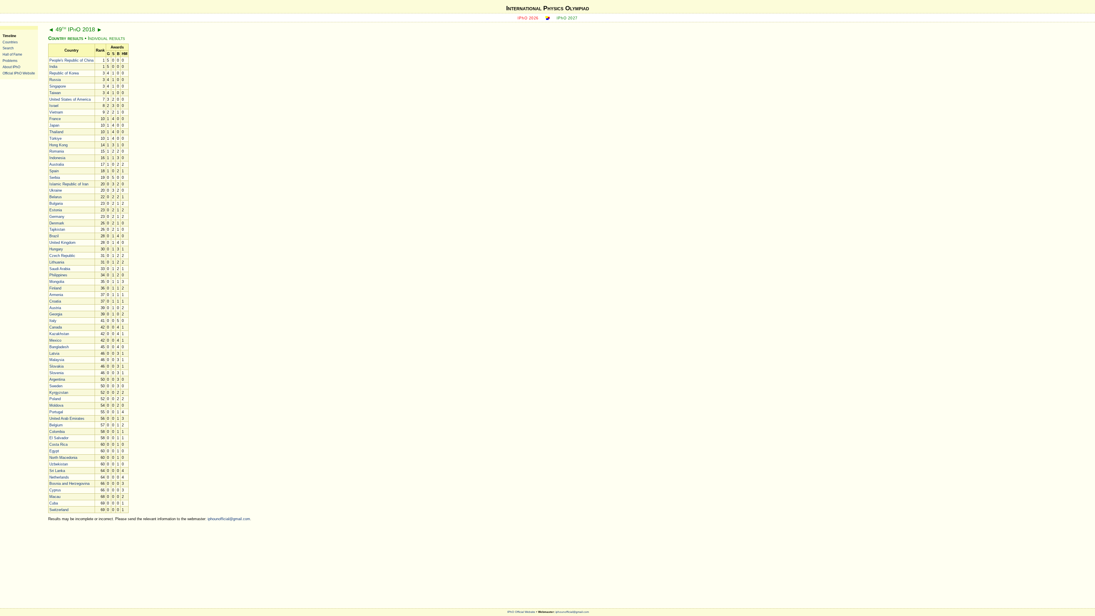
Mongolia (56, 281)
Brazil (54, 236)
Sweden (55, 386)
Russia (55, 80)
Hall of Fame (12, 54)
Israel (53, 106)
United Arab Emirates (66, 418)
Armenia (56, 295)
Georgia (55, 314)
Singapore (57, 86)
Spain (54, 171)
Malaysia (56, 360)
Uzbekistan (58, 464)
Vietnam (56, 112)
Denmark (56, 223)
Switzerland (58, 510)
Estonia (55, 210)
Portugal (56, 412)
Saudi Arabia (59, 269)
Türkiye (55, 138)
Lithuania (56, 262)
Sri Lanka (57, 471)
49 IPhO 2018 (75, 29)
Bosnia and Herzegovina (69, 483)
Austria (55, 308)
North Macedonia (63, 457)
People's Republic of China (71, 60)
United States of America (70, 99)
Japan (54, 125)
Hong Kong (58, 145)
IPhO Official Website (521, 611)
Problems (10, 60)
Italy (52, 321)
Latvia (54, 353)
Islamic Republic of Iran (68, 184)
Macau (54, 497)
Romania (56, 151)
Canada (55, 327)
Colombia (57, 431)
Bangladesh (59, 347)
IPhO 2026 (528, 18)
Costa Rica (58, 444)
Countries (10, 42)
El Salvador (58, 438)
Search (8, 48)
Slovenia (56, 373)
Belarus (55, 197)
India (53, 66)
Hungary (56, 249)
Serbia (54, 177)
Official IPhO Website (19, 73)
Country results (65, 38)
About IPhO (11, 67)
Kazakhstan (59, 334)
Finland (55, 288)
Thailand (56, 132)
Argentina (57, 379)
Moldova (56, 405)
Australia (56, 164)
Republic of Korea (64, 73)
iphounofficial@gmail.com (229, 519)
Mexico (55, 340)
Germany (56, 216)
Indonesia (57, 158)
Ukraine (55, 190)
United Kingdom (62, 242)
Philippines (58, 275)
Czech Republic (62, 256)
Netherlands (59, 477)
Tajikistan (57, 229)
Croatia (55, 301)
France (55, 119)
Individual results (106, 38)
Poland (55, 399)
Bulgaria (56, 203)
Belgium (56, 425)
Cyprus (55, 490)
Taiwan (55, 93)
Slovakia (56, 366)
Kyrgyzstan (58, 392)
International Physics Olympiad (547, 8)
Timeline (9, 36)
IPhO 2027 (567, 18)
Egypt (54, 451)
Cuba (53, 503)
